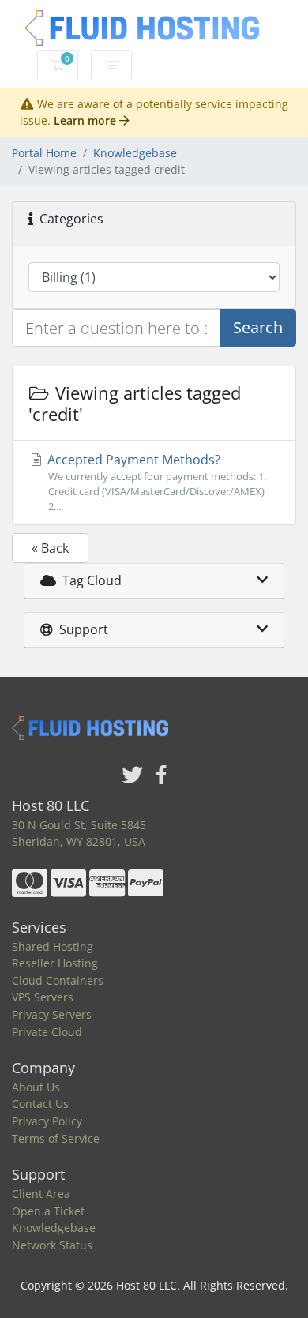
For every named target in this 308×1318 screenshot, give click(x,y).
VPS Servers (42, 996)
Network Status (52, 1244)
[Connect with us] (132, 776)
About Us (36, 1087)
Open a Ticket (48, 1210)
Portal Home (44, 152)
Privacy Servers (52, 1014)
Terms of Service (56, 1138)
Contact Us (40, 1103)
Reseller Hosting (55, 963)
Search (258, 327)
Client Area (41, 1193)
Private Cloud (47, 1031)
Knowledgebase (135, 152)
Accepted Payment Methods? (155, 482)
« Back (50, 548)
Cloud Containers (57, 980)
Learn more (86, 120)
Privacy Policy (47, 1120)
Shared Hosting (52, 946)
